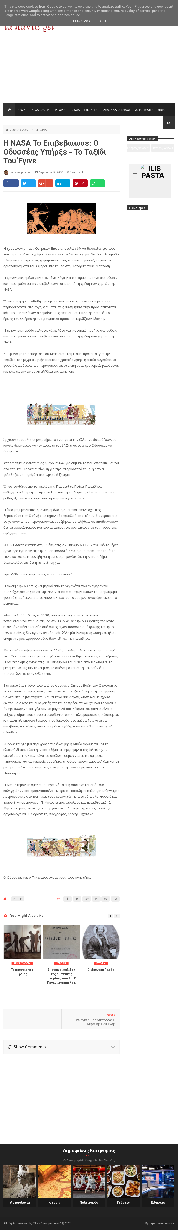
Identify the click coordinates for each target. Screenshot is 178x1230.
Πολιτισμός (89, 1202)
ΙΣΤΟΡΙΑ (60, 109)
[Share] (10, 183)
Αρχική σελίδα (19, 129)
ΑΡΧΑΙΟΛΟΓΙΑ (40, 109)
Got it (101, 21)
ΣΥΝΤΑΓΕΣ (90, 109)
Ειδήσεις (158, 1202)
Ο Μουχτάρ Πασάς (100, 969)
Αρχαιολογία (20, 1202)
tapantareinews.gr (162, 1223)
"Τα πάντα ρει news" (47, 1223)
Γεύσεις (123, 1202)
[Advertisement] (89, 71)
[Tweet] (28, 183)
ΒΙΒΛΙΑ (75, 109)
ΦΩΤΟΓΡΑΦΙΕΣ (144, 109)
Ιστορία (54, 1202)
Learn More (82, 21)
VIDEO (161, 109)
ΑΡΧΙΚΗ (22, 109)
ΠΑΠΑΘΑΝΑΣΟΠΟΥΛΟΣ (115, 109)
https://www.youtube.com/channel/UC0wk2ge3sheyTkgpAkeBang (138, 149)
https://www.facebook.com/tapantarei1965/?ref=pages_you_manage (162, 149)
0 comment (76, 172)
